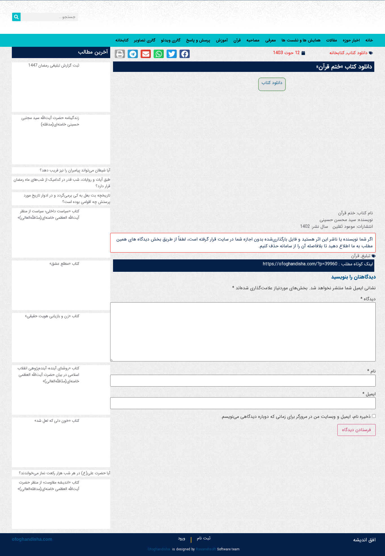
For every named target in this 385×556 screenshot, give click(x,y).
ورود (181, 539)
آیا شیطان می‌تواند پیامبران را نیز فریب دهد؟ (75, 170)
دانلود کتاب (357, 52)
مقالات (331, 40)
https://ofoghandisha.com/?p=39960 (300, 264)
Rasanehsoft (206, 549)
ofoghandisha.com (32, 539)
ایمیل (369, 394)
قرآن (237, 40)
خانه (369, 40)
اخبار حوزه (351, 40)
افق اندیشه (364, 540)
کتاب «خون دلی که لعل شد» (56, 421)
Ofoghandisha (159, 549)
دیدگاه (368, 299)
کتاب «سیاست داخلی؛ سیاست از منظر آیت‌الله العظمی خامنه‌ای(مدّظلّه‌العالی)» (48, 214)
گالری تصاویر (144, 40)
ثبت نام (204, 539)
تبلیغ (366, 255)
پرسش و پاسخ (198, 40)
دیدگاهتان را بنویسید (353, 277)
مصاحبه (253, 40)
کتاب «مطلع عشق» (64, 264)
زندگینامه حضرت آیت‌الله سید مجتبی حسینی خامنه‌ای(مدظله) (50, 121)
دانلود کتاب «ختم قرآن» (344, 66)
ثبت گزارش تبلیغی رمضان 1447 (53, 65)
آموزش (222, 40)
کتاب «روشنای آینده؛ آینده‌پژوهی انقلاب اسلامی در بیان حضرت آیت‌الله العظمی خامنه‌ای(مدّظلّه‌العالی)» (48, 374)
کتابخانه (122, 40)
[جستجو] (16, 17)
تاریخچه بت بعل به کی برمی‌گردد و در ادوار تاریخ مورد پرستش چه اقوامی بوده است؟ (67, 198)
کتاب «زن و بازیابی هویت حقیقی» (52, 316)
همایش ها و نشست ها (301, 40)
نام (371, 371)
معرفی (270, 40)
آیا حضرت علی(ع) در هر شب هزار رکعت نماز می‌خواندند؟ (64, 473)
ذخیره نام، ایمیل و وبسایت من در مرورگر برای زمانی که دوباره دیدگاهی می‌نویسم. (296, 416)
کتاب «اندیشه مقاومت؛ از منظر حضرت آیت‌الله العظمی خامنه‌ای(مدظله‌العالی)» (48, 485)
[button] (185, 54)
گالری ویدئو (170, 40)
